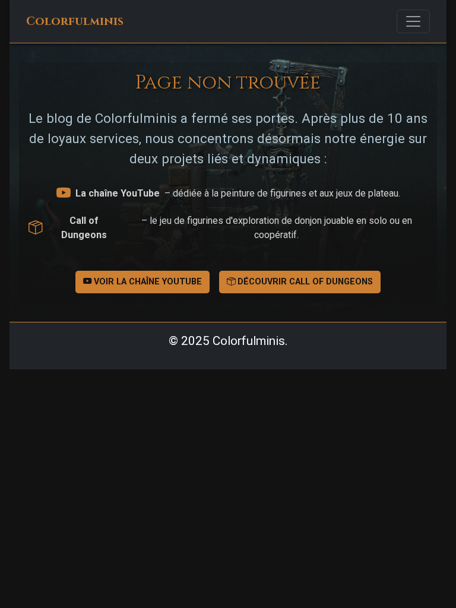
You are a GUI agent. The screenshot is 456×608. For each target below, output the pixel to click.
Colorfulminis (75, 21)
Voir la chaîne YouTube (146, 282)
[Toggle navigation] (413, 21)
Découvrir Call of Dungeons (304, 282)
